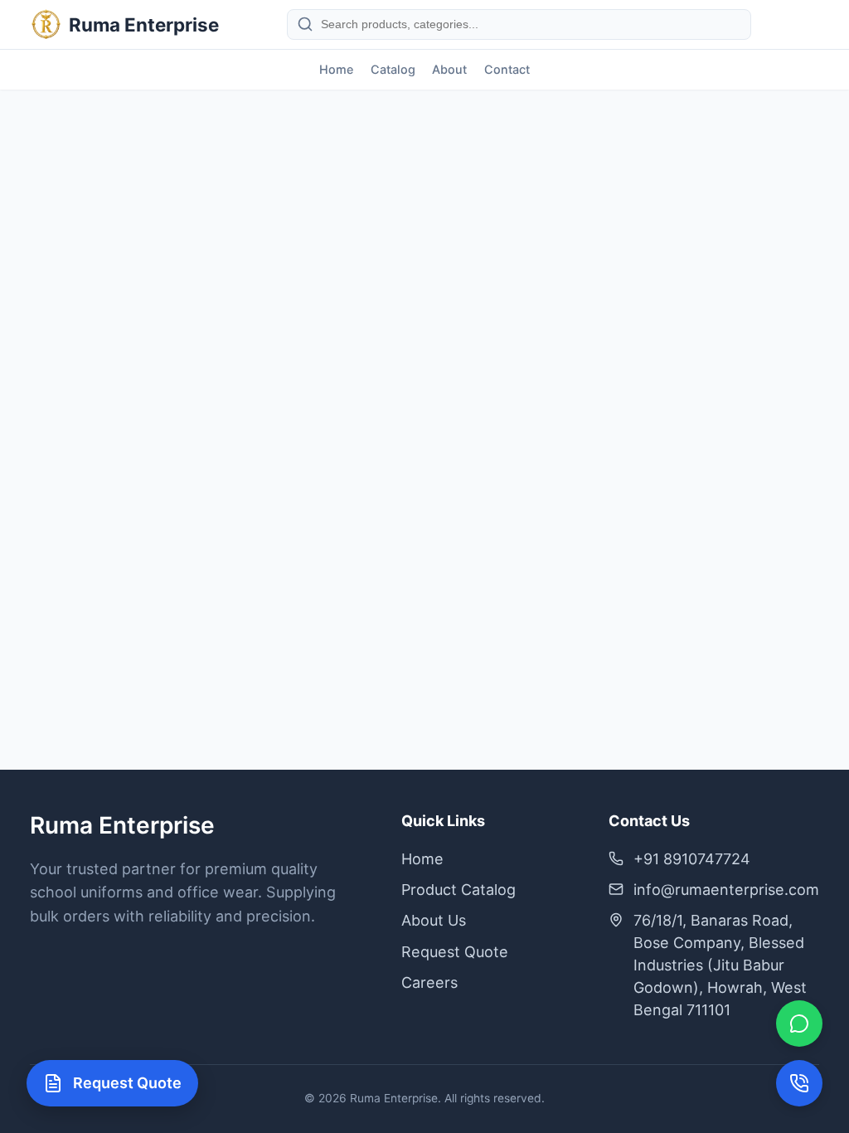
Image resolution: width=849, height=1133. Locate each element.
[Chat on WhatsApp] (799, 1023)
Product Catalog (458, 889)
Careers (429, 982)
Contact (507, 69)
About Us (433, 920)
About (449, 69)
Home (336, 69)
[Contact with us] (799, 1083)
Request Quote (454, 951)
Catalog (393, 69)
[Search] (305, 24)
